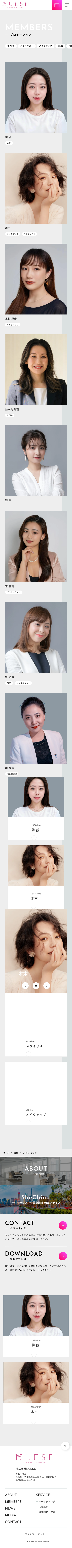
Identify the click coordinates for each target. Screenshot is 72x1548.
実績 (16, 1153)
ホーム (6, 1153)
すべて (11, 46)
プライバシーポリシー (36, 1534)
